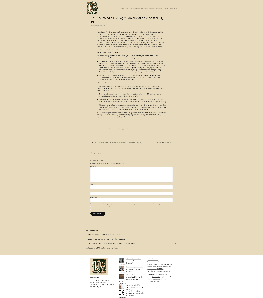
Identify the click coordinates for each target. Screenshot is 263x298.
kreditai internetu (158, 271)
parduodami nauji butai (129, 128)
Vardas (92, 184)
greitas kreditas (151, 269)
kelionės (166, 269)
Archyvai (150, 259)
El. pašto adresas (94, 191)
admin (95, 25)
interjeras (159, 269)
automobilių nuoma (156, 264)
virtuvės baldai (150, 281)
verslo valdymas (156, 279)
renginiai (162, 277)
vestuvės (163, 279)
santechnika (168, 277)
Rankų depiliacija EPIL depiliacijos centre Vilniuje (102, 248)
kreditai (150, 271)
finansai (168, 266)
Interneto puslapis (94, 197)
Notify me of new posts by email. (98, 209)
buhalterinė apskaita (151, 266)
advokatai (149, 264)
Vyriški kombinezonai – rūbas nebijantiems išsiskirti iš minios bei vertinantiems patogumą (117, 143)
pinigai (166, 274)
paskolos (151, 274)
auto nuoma (165, 264)
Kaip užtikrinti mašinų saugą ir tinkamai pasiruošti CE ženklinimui (135, 293)
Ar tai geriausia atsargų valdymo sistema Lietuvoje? (103, 234)
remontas (156, 276)
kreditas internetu (166, 271)
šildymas (157, 281)
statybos (149, 279)
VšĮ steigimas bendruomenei (163, 143)
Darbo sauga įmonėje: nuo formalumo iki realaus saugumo (105, 239)
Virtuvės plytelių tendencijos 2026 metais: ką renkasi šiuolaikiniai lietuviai (110, 243)
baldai (170, 264)
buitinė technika (161, 266)
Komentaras (93, 166)
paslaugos (160, 274)
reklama (149, 277)
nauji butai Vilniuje (118, 128)
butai (111, 128)
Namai (103, 25)
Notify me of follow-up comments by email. (101, 206)
